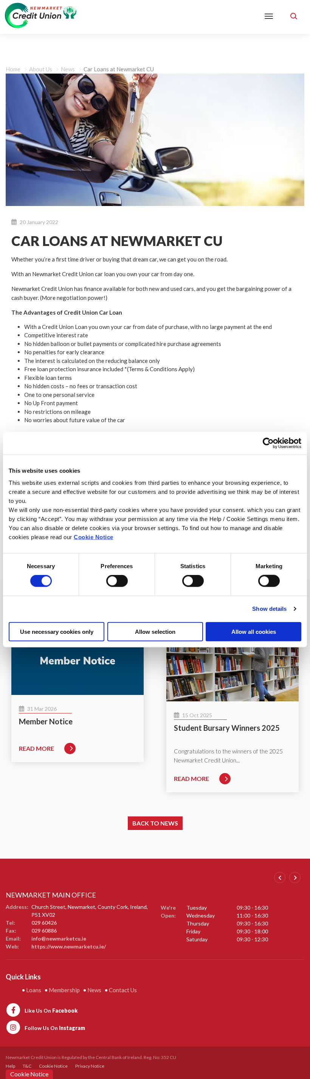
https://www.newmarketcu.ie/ (68, 946)
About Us (40, 69)
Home (13, 69)
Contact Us (123, 990)
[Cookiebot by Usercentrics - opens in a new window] (268, 443)
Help (10, 1066)
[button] (295, 15)
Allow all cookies (253, 631)
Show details (269, 609)
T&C (27, 1066)
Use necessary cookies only (56, 631)
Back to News (155, 823)
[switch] (117, 581)
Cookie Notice (93, 536)
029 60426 (44, 922)
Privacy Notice (89, 1066)
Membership (64, 990)
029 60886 (44, 930)
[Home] (41, 14)
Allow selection (155, 631)
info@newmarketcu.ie (58, 938)
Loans (33, 990)
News (68, 69)
